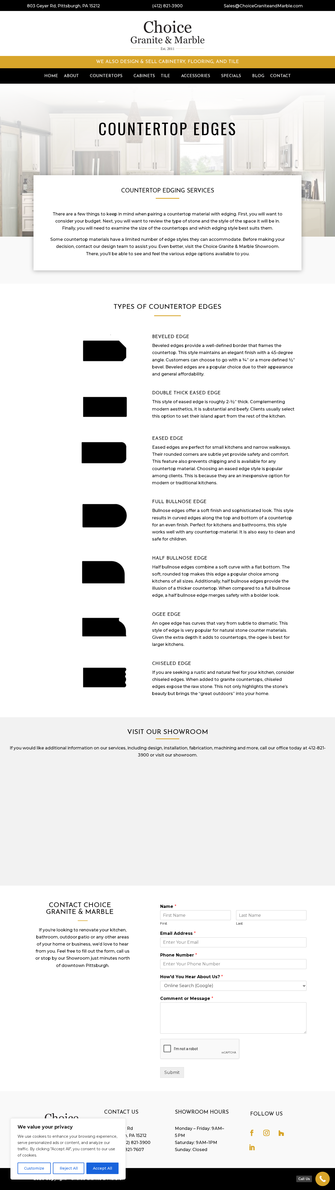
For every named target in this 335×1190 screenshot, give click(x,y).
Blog (258, 76)
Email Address (178, 933)
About (71, 76)
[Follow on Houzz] (281, 1133)
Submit (172, 1072)
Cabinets (144, 76)
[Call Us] (322, 1179)
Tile (165, 76)
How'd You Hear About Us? (191, 976)
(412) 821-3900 (167, 5)
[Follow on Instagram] (266, 1133)
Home (51, 76)
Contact (280, 76)
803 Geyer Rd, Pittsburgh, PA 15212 (63, 5)
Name (168, 906)
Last (239, 923)
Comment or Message (186, 998)
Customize (34, 1168)
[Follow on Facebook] (251, 1133)
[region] (68, 1149)
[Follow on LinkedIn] (251, 1147)
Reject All (69, 1168)
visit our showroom (176, 755)
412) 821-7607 (129, 1149)
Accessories (195, 76)
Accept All (102, 1168)
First (163, 923)
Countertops (106, 76)
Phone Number (178, 955)
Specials (231, 76)
